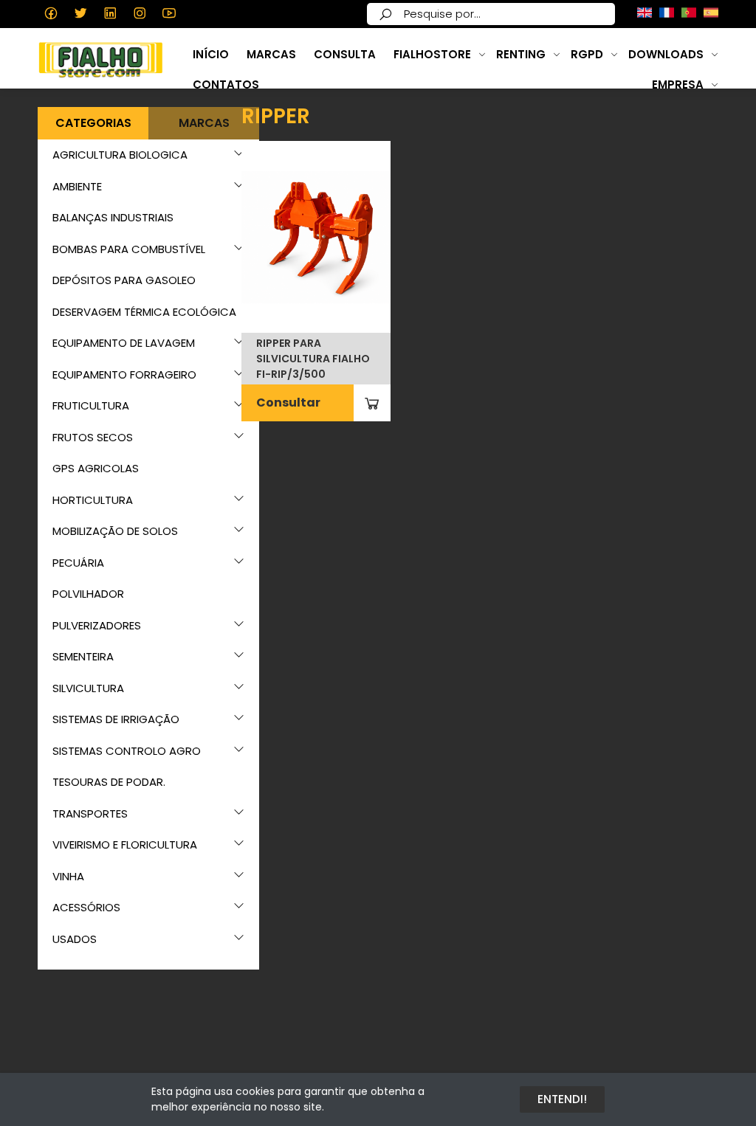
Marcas (271, 54)
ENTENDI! (562, 1099)
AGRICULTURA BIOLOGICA (120, 154)
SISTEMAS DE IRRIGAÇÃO (115, 719)
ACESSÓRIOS (86, 907)
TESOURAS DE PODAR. (108, 782)
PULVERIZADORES (96, 625)
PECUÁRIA (78, 562)
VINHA (68, 876)
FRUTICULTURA (90, 405)
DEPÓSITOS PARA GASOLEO (124, 280)
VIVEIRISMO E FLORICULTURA (124, 844)
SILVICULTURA (88, 688)
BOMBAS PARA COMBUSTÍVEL (128, 249)
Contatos (226, 84)
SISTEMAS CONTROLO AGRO (126, 751)
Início (211, 54)
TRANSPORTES (90, 813)
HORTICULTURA (92, 500)
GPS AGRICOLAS (95, 468)
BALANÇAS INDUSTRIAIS (112, 217)
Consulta (345, 54)
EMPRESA (678, 84)
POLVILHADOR (88, 593)
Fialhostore (432, 54)
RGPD (587, 54)
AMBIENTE (77, 186)
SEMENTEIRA (83, 656)
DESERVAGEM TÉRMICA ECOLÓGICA (144, 312)
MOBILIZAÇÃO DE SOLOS (115, 531)
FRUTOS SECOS (92, 437)
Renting (521, 54)
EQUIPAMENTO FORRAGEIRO (124, 374)
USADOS (74, 939)
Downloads (666, 54)
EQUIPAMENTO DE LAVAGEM (123, 342)
